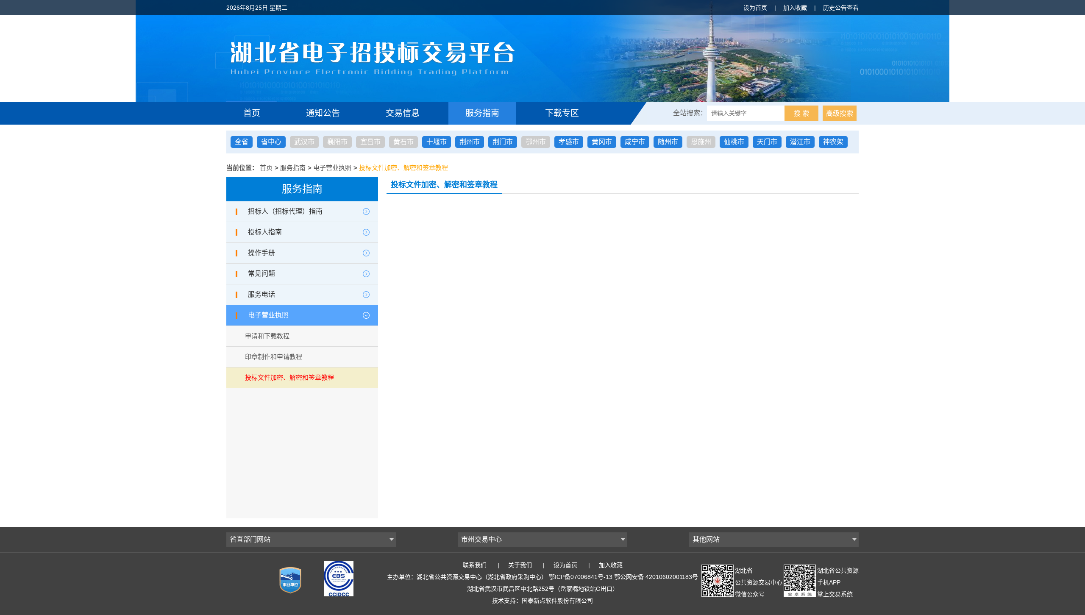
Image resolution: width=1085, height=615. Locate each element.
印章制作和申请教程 (273, 356)
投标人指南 (265, 232)
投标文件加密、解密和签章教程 (403, 167)
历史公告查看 (841, 7)
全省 (241, 141)
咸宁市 (635, 141)
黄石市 (403, 141)
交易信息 (403, 113)
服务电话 (261, 294)
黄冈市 (602, 141)
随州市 (668, 141)
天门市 (767, 141)
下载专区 (562, 113)
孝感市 (569, 141)
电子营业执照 (332, 167)
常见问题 (261, 273)
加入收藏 (795, 7)
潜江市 (800, 141)
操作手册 (261, 252)
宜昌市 (370, 141)
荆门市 (502, 141)
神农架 (833, 141)
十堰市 (436, 141)
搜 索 (801, 113)
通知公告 (323, 113)
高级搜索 (839, 113)
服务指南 (482, 113)
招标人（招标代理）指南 (285, 211)
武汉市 (304, 141)
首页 (251, 113)
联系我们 (475, 565)
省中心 (271, 141)
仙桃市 (734, 141)
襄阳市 (337, 141)
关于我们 (520, 565)
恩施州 (701, 141)
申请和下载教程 (267, 336)
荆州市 (469, 141)
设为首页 (755, 7)
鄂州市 (536, 141)
